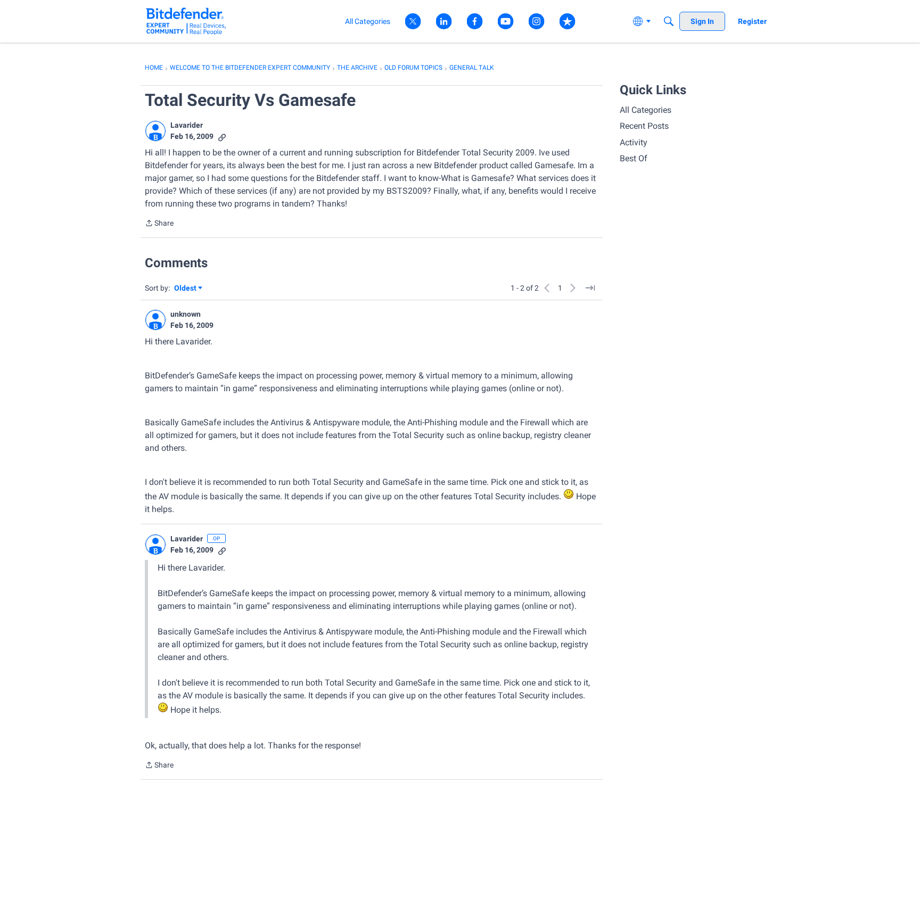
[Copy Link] (222, 136)
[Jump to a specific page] (589, 287)
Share (159, 224)
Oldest (186, 289)
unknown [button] (185, 314)
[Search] (668, 21)
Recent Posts (644, 126)
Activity (633, 142)
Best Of (633, 158)
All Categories (645, 110)
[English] (186, 21)
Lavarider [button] (186, 125)
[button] (155, 131)
